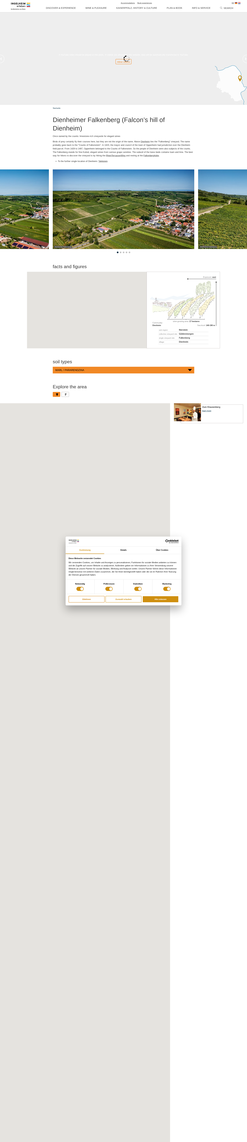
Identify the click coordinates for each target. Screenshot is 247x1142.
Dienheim (145, 141)
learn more (208, 413)
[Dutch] (239, 3)
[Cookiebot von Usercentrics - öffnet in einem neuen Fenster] (167, 541)
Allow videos (123, 62)
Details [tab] (123, 550)
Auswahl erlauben (123, 599)
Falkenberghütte (151, 155)
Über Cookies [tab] (162, 550)
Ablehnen (86, 599)
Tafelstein (103, 161)
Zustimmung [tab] (85, 550)
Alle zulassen (160, 599)
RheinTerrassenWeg (115, 155)
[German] (236, 3)
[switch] (109, 589)
